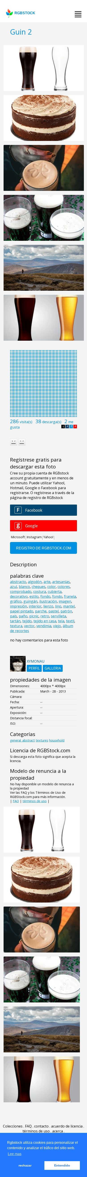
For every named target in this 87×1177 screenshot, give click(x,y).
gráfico (16, 601)
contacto (41, 1126)
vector (29, 625)
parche (41, 611)
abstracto (18, 581)
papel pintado (21, 611)
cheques (39, 586)
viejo (57, 625)
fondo (45, 596)
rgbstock (24, 13)
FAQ (16, 801)
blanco (24, 586)
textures (42, 740)
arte (47, 581)
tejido (27, 620)
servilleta (58, 616)
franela (70, 596)
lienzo (48, 606)
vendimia (43, 625)
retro (44, 616)
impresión (18, 606)
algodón (35, 581)
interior (35, 606)
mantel (69, 606)
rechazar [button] (25, 1165)
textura (16, 625)
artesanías (61, 581)
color (51, 586)
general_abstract (22, 740)
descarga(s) (51, 421)
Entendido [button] (62, 1165)
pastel (53, 611)
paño (23, 616)
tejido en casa (44, 620)
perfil (34, 668)
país (13, 616)
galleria (53, 668)
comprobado (20, 591)
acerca (57, 1131)
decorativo (19, 596)
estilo (34, 596)
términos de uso (35, 801)
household (56, 740)
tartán (15, 620)
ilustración (48, 601)
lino (58, 606)
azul (13, 586)
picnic (34, 616)
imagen (65, 601)
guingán (30, 601)
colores (64, 586)
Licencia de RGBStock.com (40, 750)
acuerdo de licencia (67, 1126)
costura (39, 591)
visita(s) (26, 421)
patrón (66, 611)
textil (70, 620)
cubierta (55, 591)
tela (61, 620)
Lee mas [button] (14, 1154)
